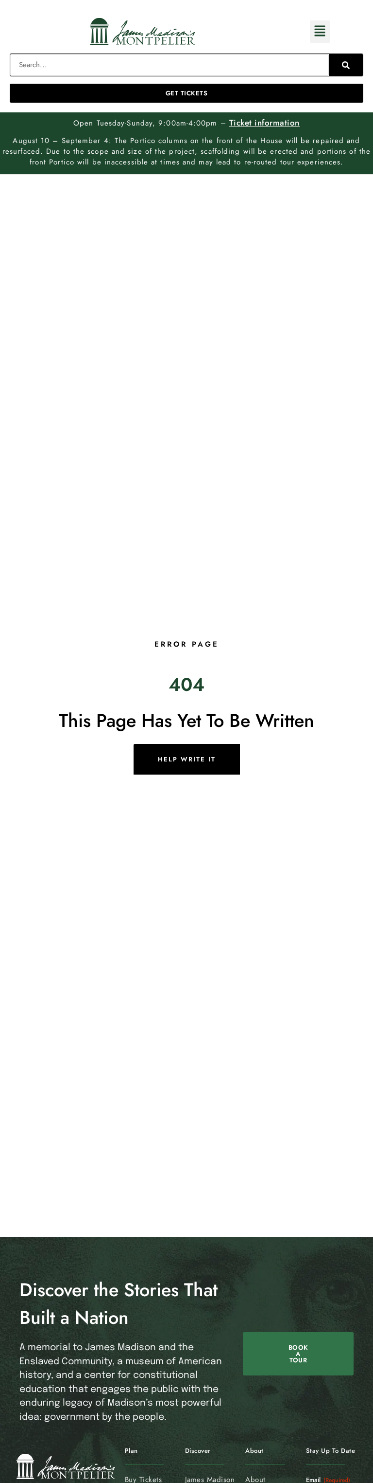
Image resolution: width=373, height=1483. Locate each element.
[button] (320, 31)
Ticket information (264, 122)
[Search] (346, 65)
